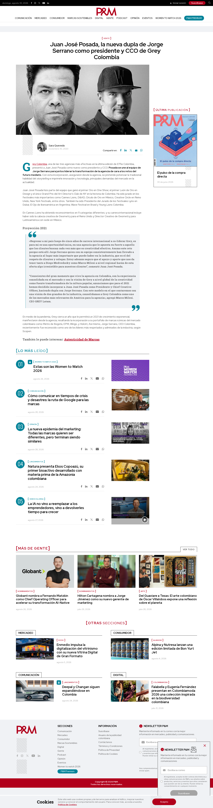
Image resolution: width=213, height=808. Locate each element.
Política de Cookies (67, 804)
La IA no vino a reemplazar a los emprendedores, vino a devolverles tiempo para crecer (56, 507)
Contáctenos (105, 742)
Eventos (147, 18)
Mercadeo (41, 18)
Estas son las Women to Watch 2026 (58, 368)
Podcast (122, 18)
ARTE (143, 591)
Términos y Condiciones (110, 746)
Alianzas (157, 640)
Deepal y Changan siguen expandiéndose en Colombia (81, 691)
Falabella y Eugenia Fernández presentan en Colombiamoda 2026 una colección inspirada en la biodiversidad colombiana (174, 694)
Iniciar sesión (179, 3)
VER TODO (189, 549)
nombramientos (25, 591)
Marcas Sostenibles (80, 18)
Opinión (134, 18)
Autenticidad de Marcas (82, 339)
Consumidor (57, 18)
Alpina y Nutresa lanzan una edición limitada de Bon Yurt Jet (173, 648)
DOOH (61, 640)
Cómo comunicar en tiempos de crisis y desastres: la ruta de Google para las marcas (58, 400)
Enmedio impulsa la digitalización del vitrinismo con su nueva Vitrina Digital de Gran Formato (77, 650)
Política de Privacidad (109, 750)
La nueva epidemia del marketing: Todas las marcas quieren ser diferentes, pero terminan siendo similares (54, 435)
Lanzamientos (71, 682)
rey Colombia (39, 164)
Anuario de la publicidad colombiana (109, 737)
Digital (99, 18)
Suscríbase (197, 3)
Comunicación (23, 18)
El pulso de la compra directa (171, 174)
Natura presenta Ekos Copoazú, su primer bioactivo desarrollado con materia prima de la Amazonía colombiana (55, 472)
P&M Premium (194, 18)
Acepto (164, 801)
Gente (110, 18)
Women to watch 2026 (168, 18)
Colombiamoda (160, 682)
